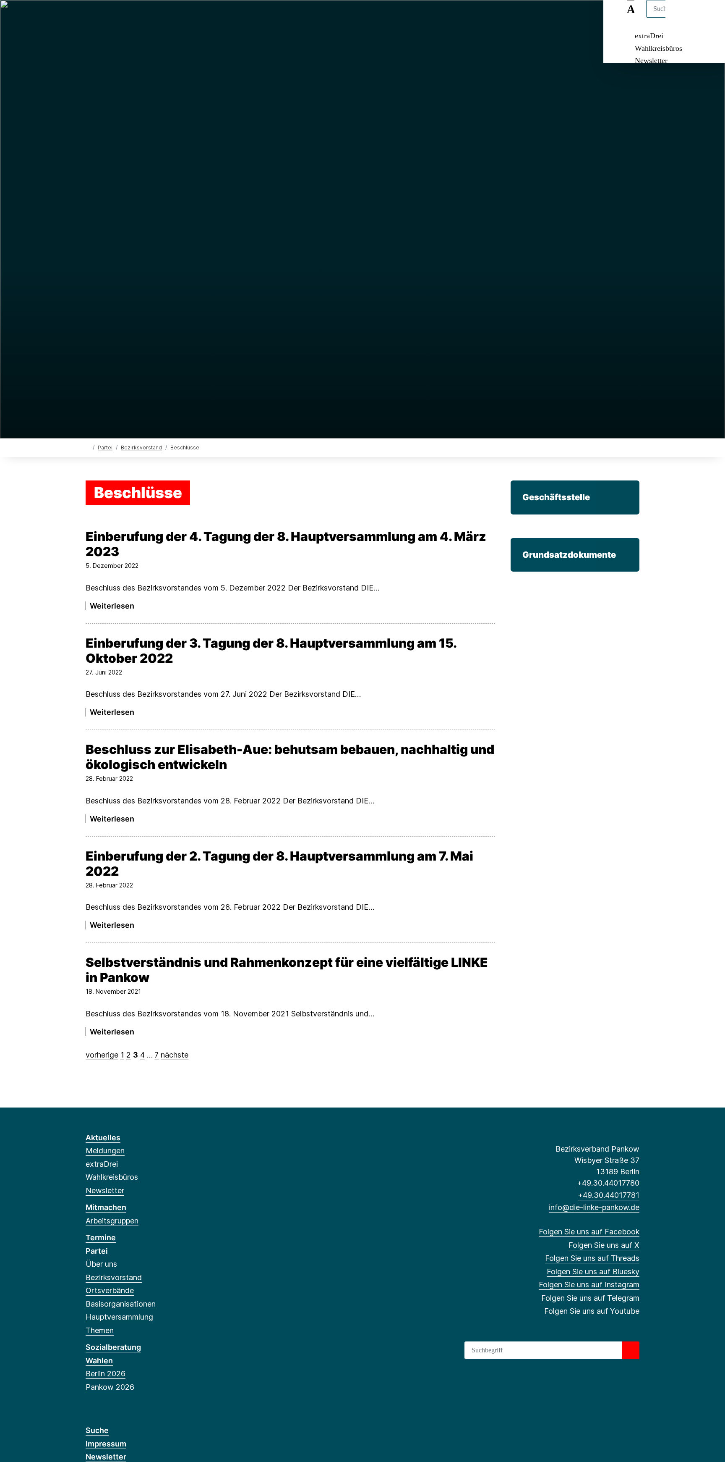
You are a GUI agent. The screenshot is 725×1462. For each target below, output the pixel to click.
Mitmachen (106, 1207)
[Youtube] (172, 18)
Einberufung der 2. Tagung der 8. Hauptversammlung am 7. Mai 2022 (279, 863)
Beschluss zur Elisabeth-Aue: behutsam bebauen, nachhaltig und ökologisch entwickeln (290, 757)
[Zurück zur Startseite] (87, 447)
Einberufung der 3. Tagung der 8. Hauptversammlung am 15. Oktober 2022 (271, 650)
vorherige (102, 1054)
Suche (97, 1430)
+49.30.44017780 (608, 1183)
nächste (174, 1054)
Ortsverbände (110, 1290)
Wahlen (99, 1360)
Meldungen (105, 1150)
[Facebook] (90, 18)
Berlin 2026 (105, 1373)
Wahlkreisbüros (658, 48)
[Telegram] (158, 18)
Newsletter (651, 60)
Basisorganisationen (121, 1303)
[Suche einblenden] (682, 17)
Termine (101, 1237)
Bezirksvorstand (141, 447)
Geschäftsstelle (556, 497)
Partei (105, 447)
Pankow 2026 (110, 1387)
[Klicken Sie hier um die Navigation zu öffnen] (707, 17)
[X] (103, 18)
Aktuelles (103, 1137)
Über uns (101, 1264)
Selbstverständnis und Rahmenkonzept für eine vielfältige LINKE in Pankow (287, 970)
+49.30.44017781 (608, 1195)
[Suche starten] (630, 1350)
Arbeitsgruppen (112, 1220)
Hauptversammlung (119, 1316)
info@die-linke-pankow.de (594, 1207)
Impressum (106, 1443)
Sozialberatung (113, 1347)
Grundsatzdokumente (569, 554)
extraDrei (649, 35)
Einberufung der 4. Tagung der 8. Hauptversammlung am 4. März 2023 (286, 544)
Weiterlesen (112, 605)
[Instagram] (145, 18)
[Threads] (117, 18)
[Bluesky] (131, 18)
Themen (100, 1330)
